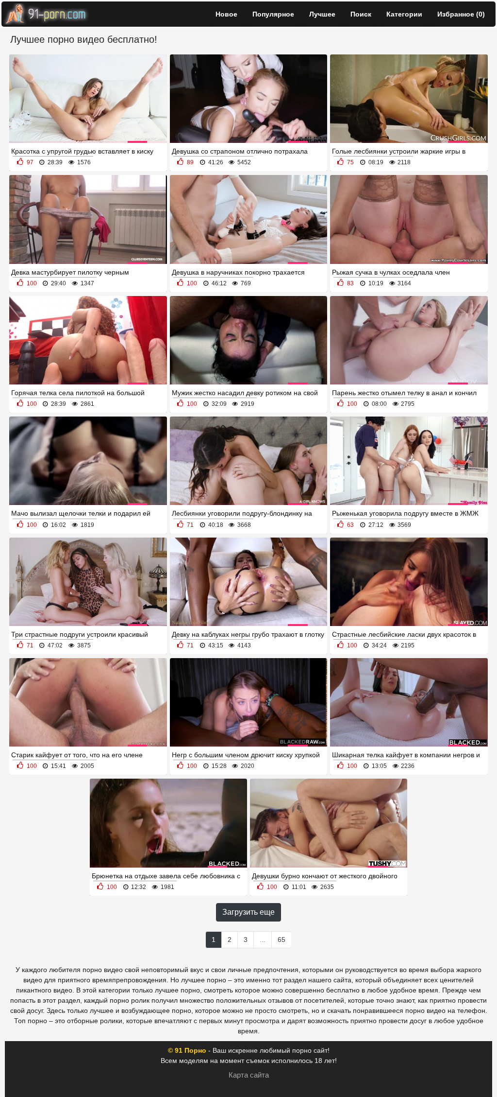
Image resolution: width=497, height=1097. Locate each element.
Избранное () (461, 14)
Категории (404, 14)
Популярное (273, 14)
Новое (226, 14)
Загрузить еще (248, 912)
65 (281, 939)
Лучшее (322, 14)
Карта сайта (249, 1075)
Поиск (360, 14)
